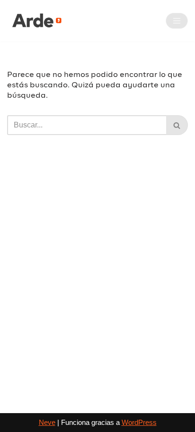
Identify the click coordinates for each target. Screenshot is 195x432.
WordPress (139, 422)
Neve (47, 422)
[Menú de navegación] (177, 21)
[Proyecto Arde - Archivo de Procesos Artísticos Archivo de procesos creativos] (35, 21)
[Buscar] (177, 125)
